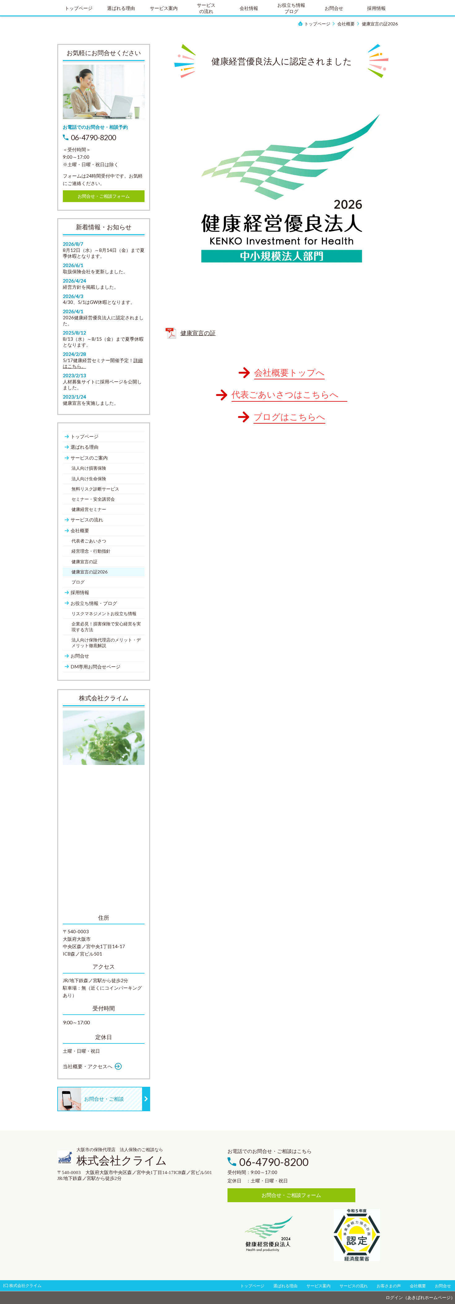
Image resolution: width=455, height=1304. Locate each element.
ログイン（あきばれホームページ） (420, 1297)
